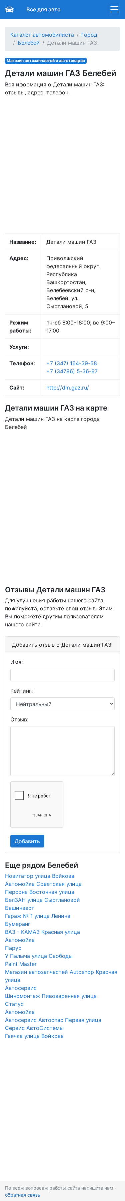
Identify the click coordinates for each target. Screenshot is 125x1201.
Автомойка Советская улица (43, 883)
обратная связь (22, 1195)
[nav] (114, 9)
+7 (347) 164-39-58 (71, 363)
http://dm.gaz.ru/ (67, 387)
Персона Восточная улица (39, 891)
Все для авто (43, 9)
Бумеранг (17, 924)
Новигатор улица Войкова (39, 875)
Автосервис (21, 988)
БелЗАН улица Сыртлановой (42, 899)
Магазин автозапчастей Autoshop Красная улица (61, 976)
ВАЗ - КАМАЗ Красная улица (42, 932)
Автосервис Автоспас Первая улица (53, 1020)
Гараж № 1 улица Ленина (37, 916)
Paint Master (21, 964)
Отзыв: (19, 719)
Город (89, 34)
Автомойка (20, 940)
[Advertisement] (62, 164)
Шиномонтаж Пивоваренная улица (51, 996)
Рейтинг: (21, 690)
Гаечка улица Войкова (34, 1036)
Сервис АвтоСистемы (34, 1028)
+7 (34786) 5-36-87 (72, 371)
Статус (14, 1004)
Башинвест (19, 908)
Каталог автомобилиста (42, 34)
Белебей (29, 42)
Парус (13, 948)
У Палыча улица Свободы (39, 956)
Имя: (16, 662)
